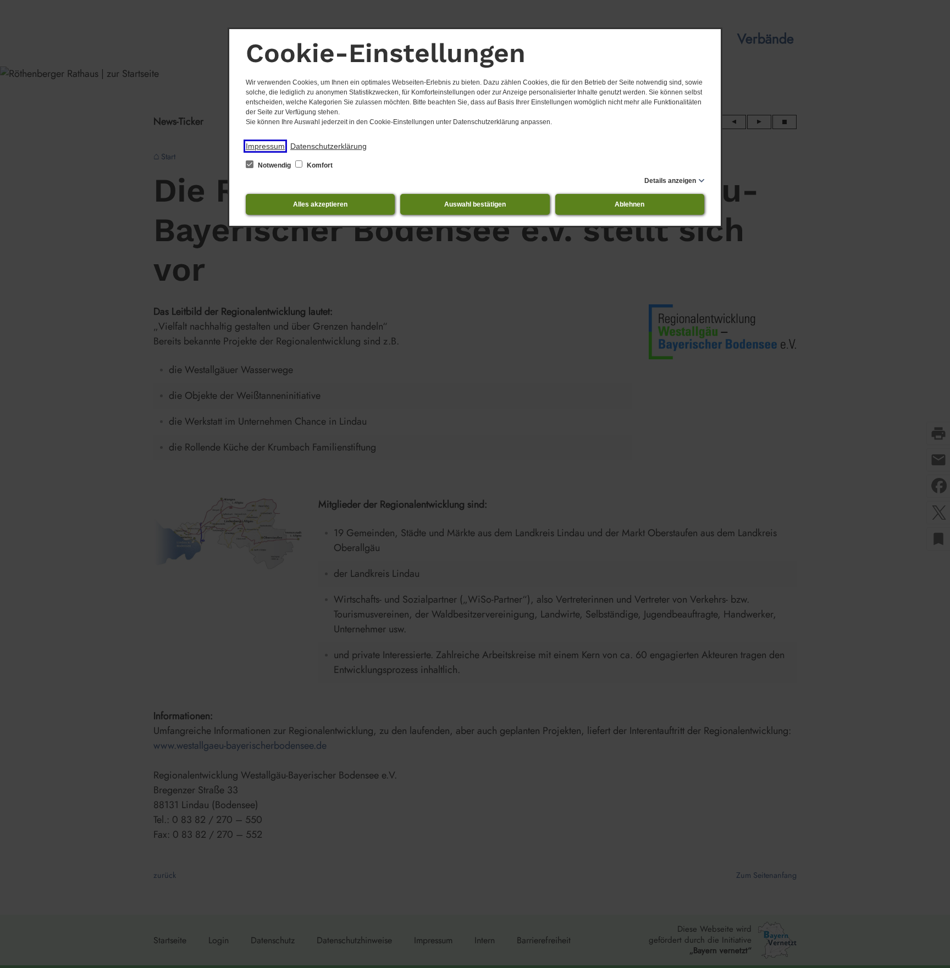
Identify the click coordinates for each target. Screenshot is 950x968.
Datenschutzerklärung (328, 146)
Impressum (265, 146)
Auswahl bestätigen (475, 204)
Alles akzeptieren (320, 204)
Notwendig (274, 165)
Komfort (319, 165)
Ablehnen (629, 204)
